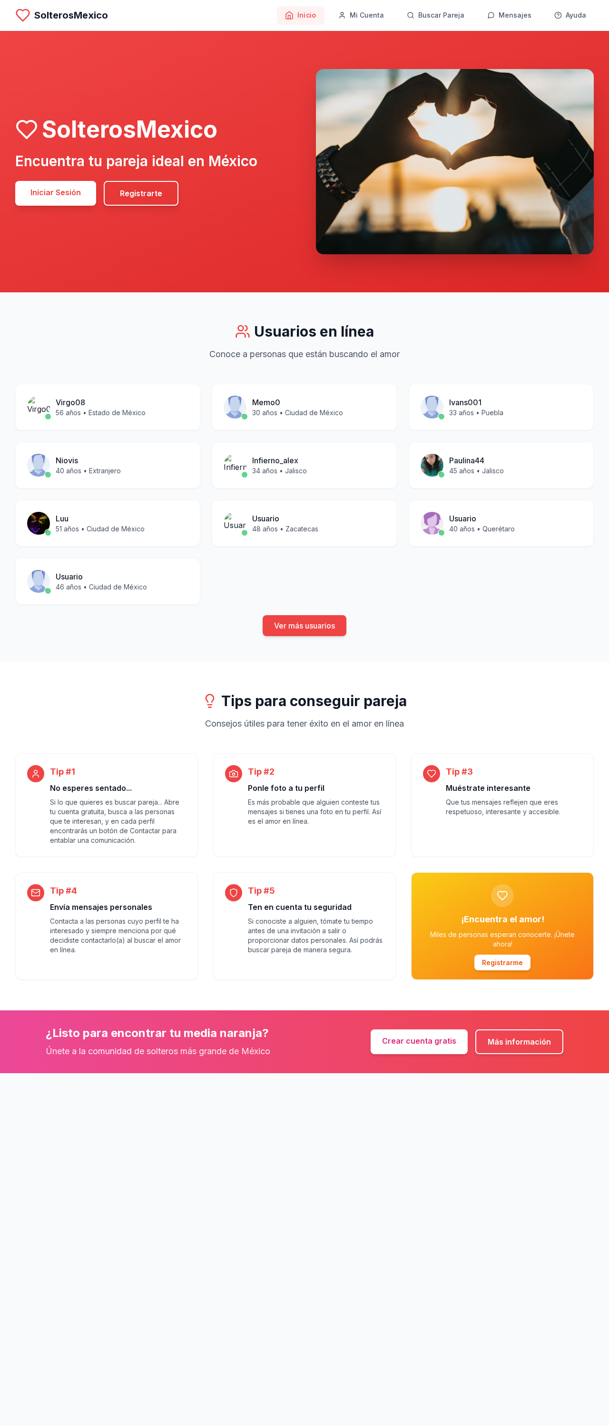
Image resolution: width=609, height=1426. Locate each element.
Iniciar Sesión (55, 192)
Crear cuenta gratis (419, 1041)
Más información (519, 1042)
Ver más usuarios (304, 625)
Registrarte (141, 193)
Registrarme (502, 962)
